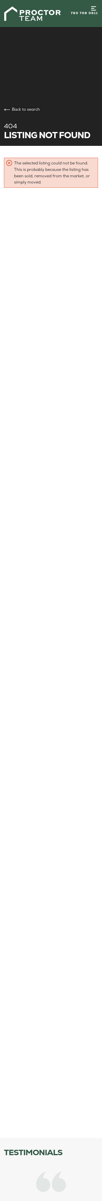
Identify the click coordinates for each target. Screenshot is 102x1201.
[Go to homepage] (37, 13)
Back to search (26, 109)
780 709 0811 (84, 13)
